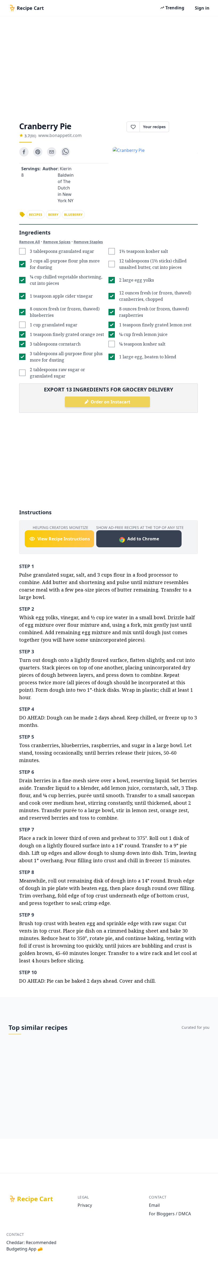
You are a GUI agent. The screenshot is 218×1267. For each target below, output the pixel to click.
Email (154, 1205)
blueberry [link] (73, 214)
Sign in (202, 8)
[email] (51, 152)
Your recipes (154, 126)
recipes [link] (35, 214)
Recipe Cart (35, 1199)
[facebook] (24, 152)
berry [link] (53, 214)
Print (186, 127)
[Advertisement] (109, 67)
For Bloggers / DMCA (170, 1214)
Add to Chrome (143, 539)
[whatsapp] (65, 152)
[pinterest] (38, 152)
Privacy (85, 1205)
